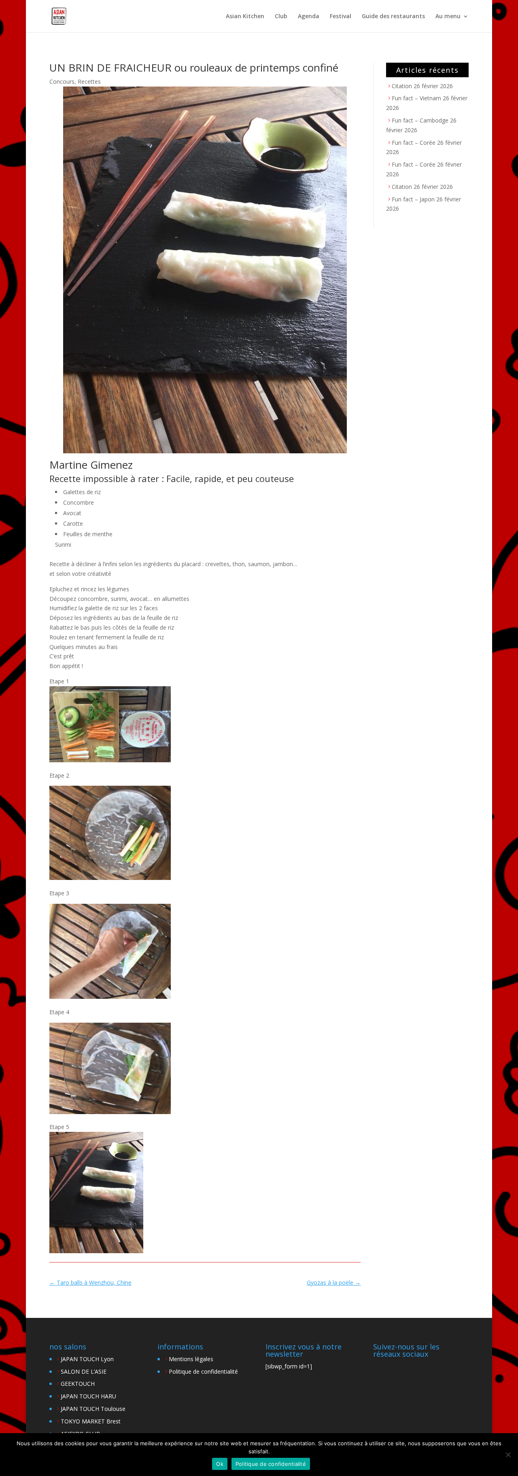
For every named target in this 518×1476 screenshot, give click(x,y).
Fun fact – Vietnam (416, 98)
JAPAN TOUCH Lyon (87, 1359)
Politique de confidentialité (203, 1371)
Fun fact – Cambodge (420, 120)
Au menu (448, 16)
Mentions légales (191, 1359)
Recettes (89, 81)
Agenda (308, 16)
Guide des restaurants (393, 16)
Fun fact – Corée (413, 142)
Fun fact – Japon (413, 199)
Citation (402, 86)
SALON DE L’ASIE (83, 1371)
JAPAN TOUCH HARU (88, 1396)
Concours (61, 81)
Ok (219, 1464)
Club (281, 16)
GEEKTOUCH (78, 1383)
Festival (340, 16)
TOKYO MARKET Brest (91, 1421)
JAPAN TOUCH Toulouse (93, 1409)
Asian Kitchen (245, 16)
